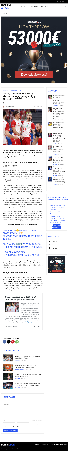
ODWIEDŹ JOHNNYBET (56, 226)
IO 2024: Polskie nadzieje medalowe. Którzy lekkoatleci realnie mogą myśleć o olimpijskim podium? (58, 113)
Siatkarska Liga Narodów (16, 90)
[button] (65, 6)
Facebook (55, 241)
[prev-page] (49, 188)
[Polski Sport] (8, 6)
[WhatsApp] (17, 342)
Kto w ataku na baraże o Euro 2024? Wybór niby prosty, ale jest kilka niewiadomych (59, 150)
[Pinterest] (13, 342)
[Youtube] (63, 2)
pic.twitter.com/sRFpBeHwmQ (25, 247)
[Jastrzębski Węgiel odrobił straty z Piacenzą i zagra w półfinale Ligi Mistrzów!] (8, 367)
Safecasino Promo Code (57, 205)
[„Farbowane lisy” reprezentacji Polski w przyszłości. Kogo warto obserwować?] (50, 178)
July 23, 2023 (32, 255)
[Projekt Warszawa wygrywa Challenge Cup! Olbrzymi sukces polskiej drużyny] (8, 385)
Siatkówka (5, 90)
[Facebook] (57, 2)
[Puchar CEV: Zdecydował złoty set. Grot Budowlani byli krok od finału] (8, 376)
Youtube (54, 248)
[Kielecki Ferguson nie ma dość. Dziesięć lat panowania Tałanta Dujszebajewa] (50, 122)
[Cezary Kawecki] (4, 107)
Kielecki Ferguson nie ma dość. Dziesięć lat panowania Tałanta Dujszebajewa (58, 126)
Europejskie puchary (20, 369)
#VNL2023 (15, 233)
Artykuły (55, 105)
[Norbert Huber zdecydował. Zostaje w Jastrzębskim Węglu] (8, 357)
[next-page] (52, 188)
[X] (60, 2)
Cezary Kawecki (9, 106)
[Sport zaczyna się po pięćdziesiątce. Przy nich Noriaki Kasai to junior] (50, 157)
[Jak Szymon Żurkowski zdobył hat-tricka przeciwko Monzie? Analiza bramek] (50, 167)
